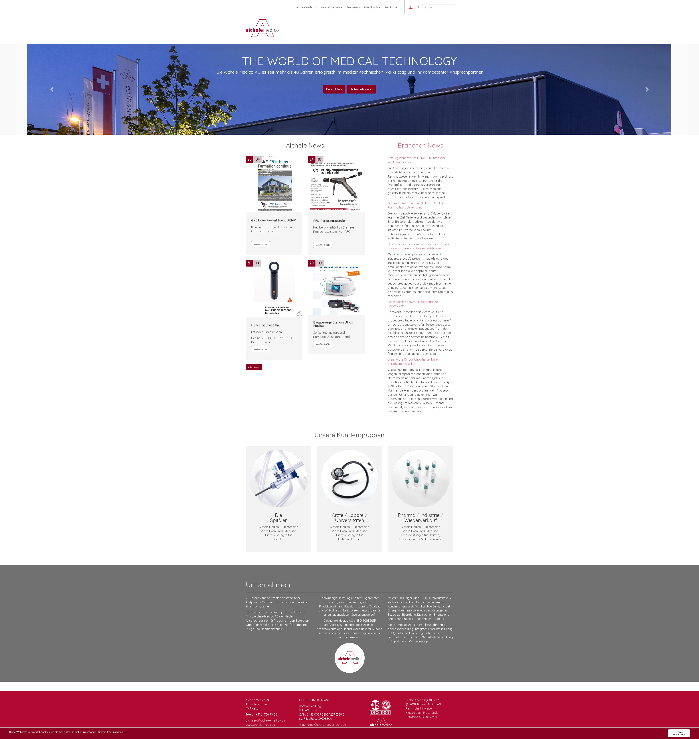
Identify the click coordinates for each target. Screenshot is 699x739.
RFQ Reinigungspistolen (329, 221)
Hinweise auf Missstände (422, 712)
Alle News (254, 367)
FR (417, 7)
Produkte (352, 7)
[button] (52, 89)
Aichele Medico (305, 7)
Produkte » (333, 89)
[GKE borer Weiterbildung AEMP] (274, 182)
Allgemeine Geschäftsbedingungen (322, 724)
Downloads (371, 7)
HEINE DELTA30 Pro (265, 325)
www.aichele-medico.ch (261, 724)
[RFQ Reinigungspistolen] (336, 183)
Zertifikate (391, 7)
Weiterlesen (261, 244)
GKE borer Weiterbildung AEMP (273, 220)
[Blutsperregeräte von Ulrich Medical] (336, 286)
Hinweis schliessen (679, 733)
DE (410, 7)
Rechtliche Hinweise (419, 708)
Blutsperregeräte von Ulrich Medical (333, 324)
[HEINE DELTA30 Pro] (274, 287)
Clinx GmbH (430, 717)
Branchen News (420, 145)
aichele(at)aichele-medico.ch (265, 720)
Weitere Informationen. (111, 732)
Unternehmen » (362, 89)
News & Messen (330, 7)
